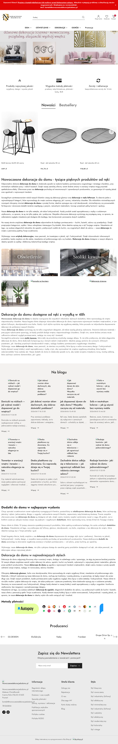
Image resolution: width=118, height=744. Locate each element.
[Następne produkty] (111, 131)
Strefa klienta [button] (67, 682)
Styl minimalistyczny (98, 704)
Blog (63, 708)
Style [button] (93, 682)
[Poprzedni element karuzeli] (3, 637)
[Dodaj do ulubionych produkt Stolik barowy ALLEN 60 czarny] (35, 114)
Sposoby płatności (39, 699)
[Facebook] (4, 712)
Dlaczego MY (66, 700)
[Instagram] (8, 712)
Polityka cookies (38, 714)
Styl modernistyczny (98, 721)
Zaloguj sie (65, 688)
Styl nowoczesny (97, 692)
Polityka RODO (38, 718)
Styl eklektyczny (97, 700)
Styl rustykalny (96, 713)
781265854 (6, 706)
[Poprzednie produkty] (6, 131)
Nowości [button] (48, 105)
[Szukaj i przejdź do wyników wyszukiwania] (83, 17)
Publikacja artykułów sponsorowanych (40, 708)
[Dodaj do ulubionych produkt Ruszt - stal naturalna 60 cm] (114, 114)
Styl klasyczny (96, 688)
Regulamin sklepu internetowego (39, 689)
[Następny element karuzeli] (115, 637)
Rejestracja (65, 692)
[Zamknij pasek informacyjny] (116, 5)
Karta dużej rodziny (69, 704)
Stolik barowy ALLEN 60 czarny (12, 163)
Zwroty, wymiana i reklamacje (43, 703)
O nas (63, 696)
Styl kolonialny (96, 725)
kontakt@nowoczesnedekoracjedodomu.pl (18, 701)
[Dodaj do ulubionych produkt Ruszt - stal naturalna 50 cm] (74, 114)
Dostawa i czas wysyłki (41, 695)
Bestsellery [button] (68, 105)
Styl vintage (95, 729)
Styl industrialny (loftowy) (101, 696)
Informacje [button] (37, 682)
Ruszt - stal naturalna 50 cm (50, 163)
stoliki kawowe (31, 338)
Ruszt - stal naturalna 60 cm (89, 163)
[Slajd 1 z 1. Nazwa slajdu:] (59, 48)
